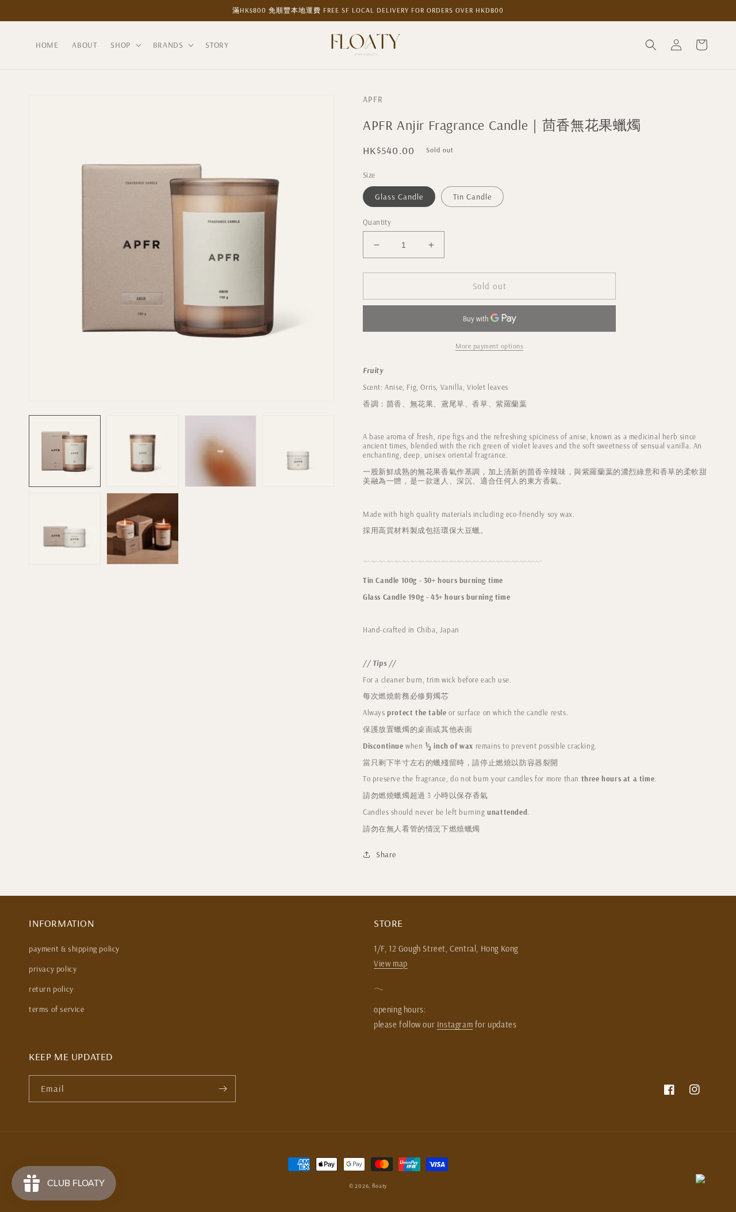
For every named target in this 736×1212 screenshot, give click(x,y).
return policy (51, 989)
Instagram (455, 1024)
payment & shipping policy (74, 948)
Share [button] (386, 854)
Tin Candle (472, 196)
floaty (379, 1186)
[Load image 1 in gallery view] (65, 451)
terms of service (57, 1009)
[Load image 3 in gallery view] (220, 451)
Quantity (377, 222)
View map (391, 963)
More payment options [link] (489, 346)
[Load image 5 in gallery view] (65, 529)
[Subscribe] (222, 1088)
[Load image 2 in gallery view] (142, 451)
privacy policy (52, 969)
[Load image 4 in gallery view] (298, 451)
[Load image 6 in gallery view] (142, 529)
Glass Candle (399, 196)
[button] (124, 45)
